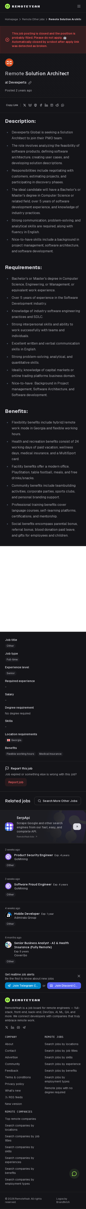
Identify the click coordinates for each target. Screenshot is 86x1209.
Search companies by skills (19, 1149)
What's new (13, 1090)
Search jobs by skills (59, 1057)
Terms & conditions (18, 1077)
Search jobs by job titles (61, 1051)
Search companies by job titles (22, 1138)
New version (13, 1104)
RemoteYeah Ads (25, 836)
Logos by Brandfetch (63, 1200)
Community (12, 1064)
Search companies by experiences (19, 1160)
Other (10, 646)
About (9, 1044)
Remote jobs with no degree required (59, 1090)
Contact (10, 1051)
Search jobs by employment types (57, 1079)
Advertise (11, 1057)
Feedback (11, 1070)
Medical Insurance (50, 754)
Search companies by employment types (19, 1182)
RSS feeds (16, 1097)
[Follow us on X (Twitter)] (6, 1027)
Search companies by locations (19, 1127)
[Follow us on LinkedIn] (12, 1027)
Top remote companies (20, 1119)
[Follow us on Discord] (18, 1027)
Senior (11, 673)
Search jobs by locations (61, 1044)
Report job (15, 782)
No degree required (17, 713)
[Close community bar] (79, 976)
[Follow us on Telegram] (24, 1027)
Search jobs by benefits (61, 1070)
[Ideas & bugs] (74, 1174)
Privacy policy (14, 1084)
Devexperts (18, 82)
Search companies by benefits (19, 1171)
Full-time (12, 659)
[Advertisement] (43, 589)
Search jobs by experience (63, 1064)
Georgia (16, 740)
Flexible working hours (20, 754)
